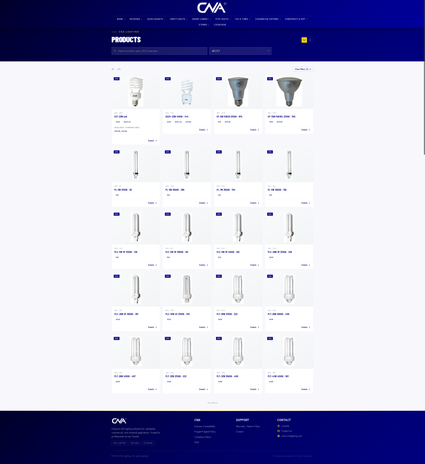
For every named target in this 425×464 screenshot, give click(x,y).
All (113, 69)
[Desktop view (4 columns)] (304, 40)
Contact (239, 431)
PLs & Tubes (241, 19)
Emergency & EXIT (295, 19)
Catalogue (220, 24)
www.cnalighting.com (292, 436)
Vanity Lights (177, 19)
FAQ (196, 442)
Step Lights (221, 19)
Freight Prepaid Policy (205, 431)
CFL (119, 69)
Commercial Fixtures (267, 19)
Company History (202, 437)
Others (203, 24)
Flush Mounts (155, 19)
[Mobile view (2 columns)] (310, 40)
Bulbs (120, 19)
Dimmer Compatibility (204, 426)
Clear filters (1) (301, 69)
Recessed (135, 19)
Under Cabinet (200, 19)
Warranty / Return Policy (248, 426)
